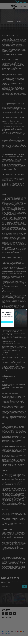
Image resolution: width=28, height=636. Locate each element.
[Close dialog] (26, 309)
